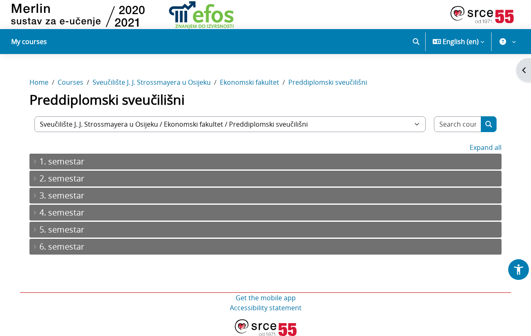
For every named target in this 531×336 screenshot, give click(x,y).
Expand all (486, 147)
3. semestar (61, 195)
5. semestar (61, 229)
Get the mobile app (266, 297)
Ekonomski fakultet (249, 82)
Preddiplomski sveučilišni (327, 82)
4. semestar (61, 212)
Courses (70, 82)
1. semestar (61, 161)
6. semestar (61, 246)
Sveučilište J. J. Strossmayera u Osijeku (152, 82)
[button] (416, 41)
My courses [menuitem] (29, 41)
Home (39, 82)
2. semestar (61, 178)
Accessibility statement (266, 307)
